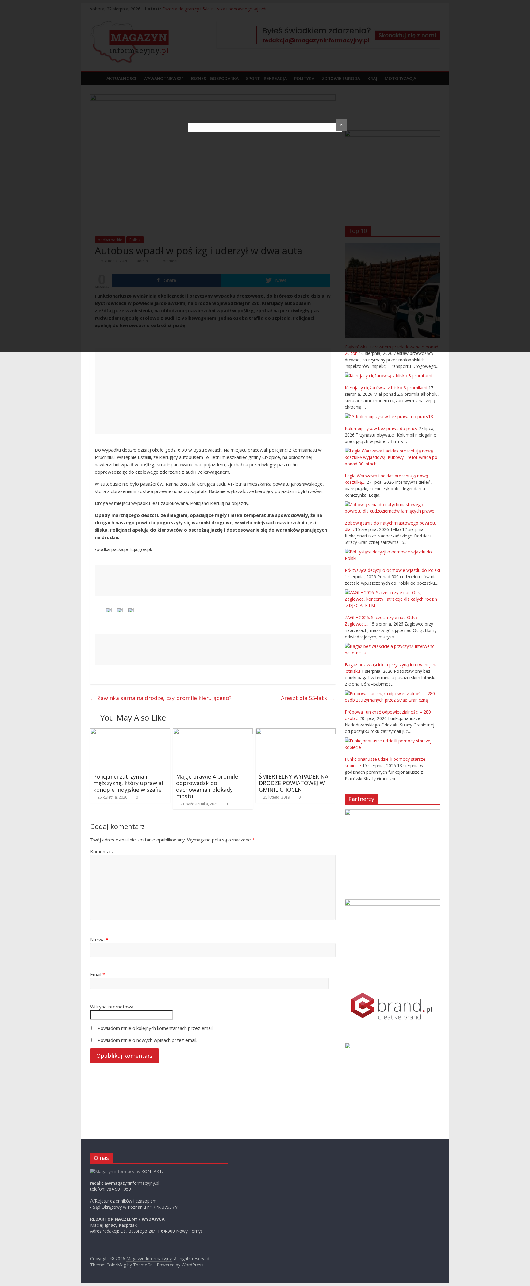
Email (97, 974)
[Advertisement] (213, 391)
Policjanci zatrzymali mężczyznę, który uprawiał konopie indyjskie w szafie (128, 783)
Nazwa (99, 939)
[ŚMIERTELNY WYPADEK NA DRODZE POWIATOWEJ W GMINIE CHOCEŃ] (296, 732)
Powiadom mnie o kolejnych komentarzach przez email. (155, 1028)
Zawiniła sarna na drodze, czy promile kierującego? (161, 698)
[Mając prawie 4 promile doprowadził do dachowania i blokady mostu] (213, 732)
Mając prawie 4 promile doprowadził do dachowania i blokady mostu (207, 786)
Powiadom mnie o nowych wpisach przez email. (147, 1040)
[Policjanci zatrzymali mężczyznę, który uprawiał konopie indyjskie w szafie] (130, 732)
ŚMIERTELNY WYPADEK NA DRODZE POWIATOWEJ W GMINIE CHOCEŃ (293, 783)
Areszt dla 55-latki (308, 698)
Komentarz (102, 851)
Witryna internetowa (111, 1006)
